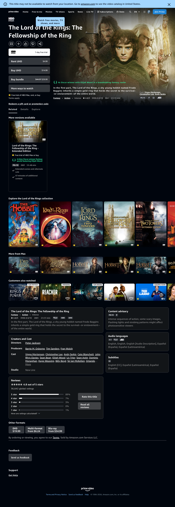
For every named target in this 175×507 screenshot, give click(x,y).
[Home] (14, 12)
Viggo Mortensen (152, 92)
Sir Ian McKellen (76, 361)
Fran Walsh (67, 348)
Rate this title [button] (89, 396)
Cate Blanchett (86, 354)
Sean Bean (45, 357)
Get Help (13, 475)
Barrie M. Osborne (35, 348)
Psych (119, 292)
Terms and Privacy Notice (56, 494)
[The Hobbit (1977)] (24, 224)
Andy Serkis (160, 94)
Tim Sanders (52, 348)
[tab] (13, 109)
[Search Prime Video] (130, 12)
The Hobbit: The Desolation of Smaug (87, 265)
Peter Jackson (32, 343)
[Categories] (144, 12)
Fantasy (56, 98)
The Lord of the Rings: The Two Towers (24, 265)
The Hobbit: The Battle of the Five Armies (151, 265)
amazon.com (88, 3)
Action (67, 98)
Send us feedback (76, 494)
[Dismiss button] (169, 4)
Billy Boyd (60, 361)
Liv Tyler (71, 357)
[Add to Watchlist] (18, 44)
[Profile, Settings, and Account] (149, 12)
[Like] (26, 44)
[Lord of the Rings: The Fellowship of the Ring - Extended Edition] (119, 224)
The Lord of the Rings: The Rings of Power (24, 292)
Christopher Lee (147, 94)
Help (87, 494)
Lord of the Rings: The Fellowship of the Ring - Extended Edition (28, 131)
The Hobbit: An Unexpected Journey (119, 265)
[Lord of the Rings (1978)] (55, 224)
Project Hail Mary (87, 292)
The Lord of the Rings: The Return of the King (55, 265)
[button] (25, 413)
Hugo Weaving (46, 361)
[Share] (40, 44)
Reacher (55, 292)
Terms (56, 437)
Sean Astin (82, 357)
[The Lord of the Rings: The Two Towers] (87, 224)
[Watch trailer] (11, 44)
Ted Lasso (151, 292)
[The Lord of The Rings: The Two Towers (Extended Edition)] (151, 224)
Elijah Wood (58, 357)
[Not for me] (33, 44)
